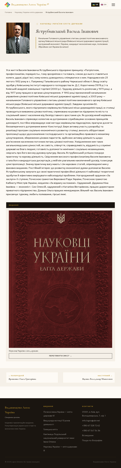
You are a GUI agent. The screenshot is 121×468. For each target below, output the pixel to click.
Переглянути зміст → (60, 356)
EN (103, 4)
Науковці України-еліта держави (29, 12)
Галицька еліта (51, 429)
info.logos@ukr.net (91, 420)
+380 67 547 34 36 (91, 430)
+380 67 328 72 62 (91, 425)
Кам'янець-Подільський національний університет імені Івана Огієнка (59, 438)
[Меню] (113, 4)
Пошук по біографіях (92, 440)
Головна (8, 12)
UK (95, 4)
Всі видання (87, 435)
